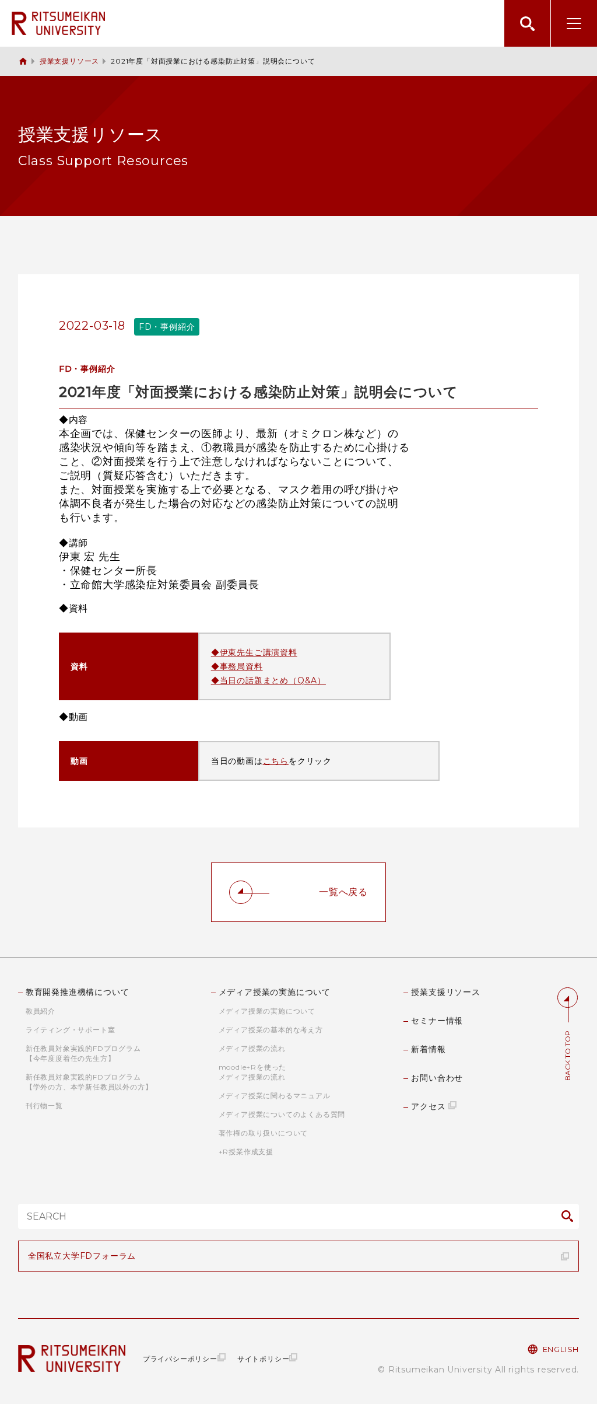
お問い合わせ (437, 1078)
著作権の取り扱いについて (263, 1133)
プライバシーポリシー (180, 1358)
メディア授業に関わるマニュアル (275, 1095)
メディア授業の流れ (252, 1048)
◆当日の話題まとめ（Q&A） (268, 680)
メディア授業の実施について (275, 992)
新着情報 (428, 1049)
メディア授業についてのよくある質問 (282, 1114)
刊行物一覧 (44, 1105)
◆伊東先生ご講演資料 (254, 652)
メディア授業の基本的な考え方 (271, 1029)
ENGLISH (561, 1349)
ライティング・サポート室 (70, 1029)
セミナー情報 (437, 1020)
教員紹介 (40, 1011)
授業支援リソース (69, 61)
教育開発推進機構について (77, 992)
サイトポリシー (263, 1358)
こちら (276, 761)
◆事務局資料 (237, 666)
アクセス (428, 1106)
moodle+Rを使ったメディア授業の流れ (253, 1072)
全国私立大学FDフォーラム (82, 1256)
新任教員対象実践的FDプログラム (83, 1053)
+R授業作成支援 (246, 1151)
